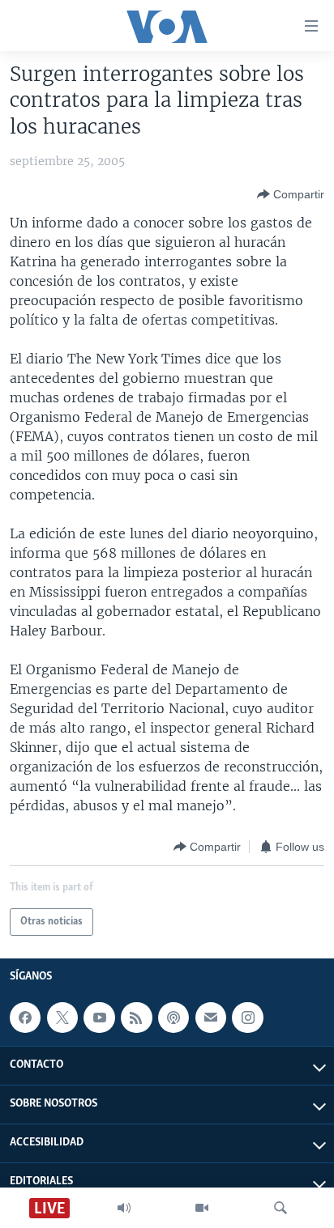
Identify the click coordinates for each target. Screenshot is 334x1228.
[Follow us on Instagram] (247, 1017)
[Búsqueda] (280, 1208)
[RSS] (136, 1017)
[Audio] (124, 1208)
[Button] (290, 194)
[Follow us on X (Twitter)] (62, 1017)
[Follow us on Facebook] (25, 1017)
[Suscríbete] (210, 1017)
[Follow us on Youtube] (99, 1017)
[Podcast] (173, 1017)
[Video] (202, 1208)
